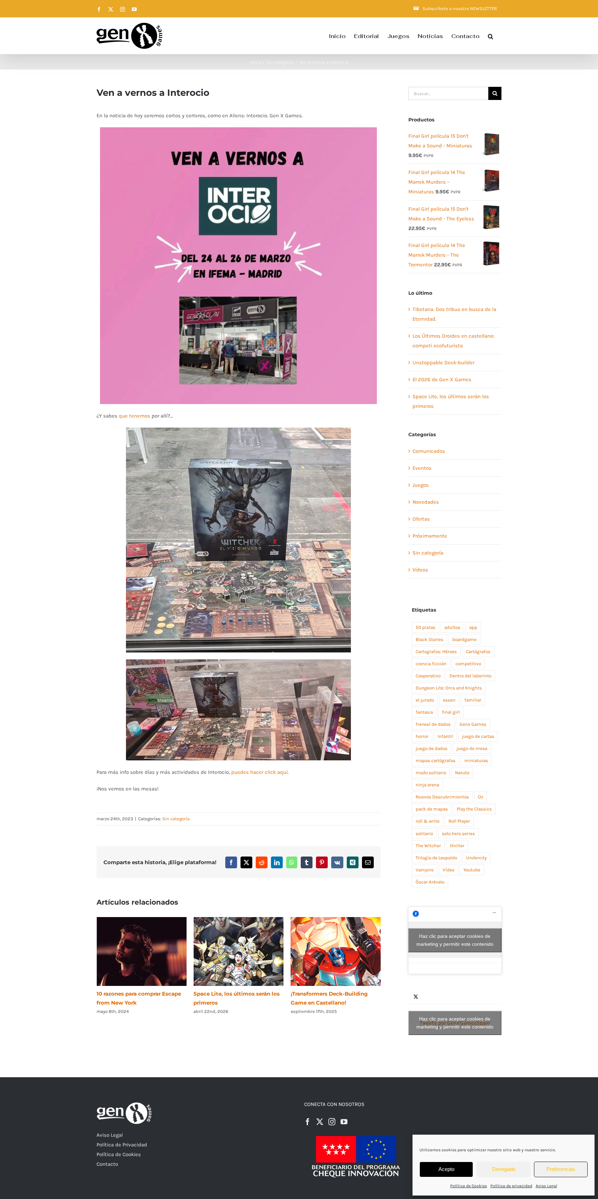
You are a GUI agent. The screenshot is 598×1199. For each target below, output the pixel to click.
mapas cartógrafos (435, 760)
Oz (480, 796)
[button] (490, 36)
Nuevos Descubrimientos (442, 796)
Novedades (426, 502)
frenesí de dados (433, 724)
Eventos (422, 468)
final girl (451, 712)
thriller (457, 845)
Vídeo (448, 869)
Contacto (107, 1164)
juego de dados (431, 748)
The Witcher (428, 845)
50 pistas (425, 627)
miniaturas (476, 760)
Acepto (446, 1169)
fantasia (424, 712)
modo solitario (431, 772)
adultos (452, 627)
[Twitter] (319, 1121)
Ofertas (421, 519)
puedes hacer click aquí (259, 772)
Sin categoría (176, 818)
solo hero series (458, 833)
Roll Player (459, 821)
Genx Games (473, 724)
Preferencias (560, 1169)
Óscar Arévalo (430, 882)
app (473, 627)
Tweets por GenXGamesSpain (454, 1022)
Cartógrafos (478, 651)
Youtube (471, 869)
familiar (472, 700)
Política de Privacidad (122, 1145)
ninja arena (427, 784)
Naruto (462, 772)
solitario (424, 833)
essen (449, 700)
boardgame (464, 639)
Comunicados (429, 451)
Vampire (425, 869)
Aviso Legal (546, 1185)
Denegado (503, 1169)
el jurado (425, 700)
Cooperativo (428, 675)
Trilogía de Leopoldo (436, 857)
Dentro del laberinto (470, 675)
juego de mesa (471, 748)
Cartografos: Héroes (436, 651)
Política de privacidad (511, 1185)
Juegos (421, 485)
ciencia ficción (431, 663)
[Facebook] (307, 1121)
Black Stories (429, 639)
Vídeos (420, 570)
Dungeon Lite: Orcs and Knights (449, 687)
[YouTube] (344, 1121)
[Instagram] (331, 1121)
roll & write (428, 821)
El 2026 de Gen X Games (442, 379)
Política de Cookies (468, 1185)
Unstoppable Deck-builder (443, 362)
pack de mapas (432, 809)
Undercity (476, 857)
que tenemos (134, 416)
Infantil (445, 736)
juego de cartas (478, 736)
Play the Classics (474, 809)
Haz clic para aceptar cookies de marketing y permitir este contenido (454, 940)
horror (422, 736)
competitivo (468, 663)
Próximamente (430, 536)
